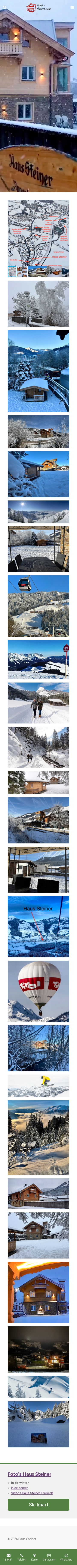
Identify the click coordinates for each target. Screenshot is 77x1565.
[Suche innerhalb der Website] (4, 7)
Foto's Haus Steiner (29, 1474)
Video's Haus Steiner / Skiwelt (32, 1493)
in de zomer (19, 1488)
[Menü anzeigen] (72, 7)
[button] (65, 203)
